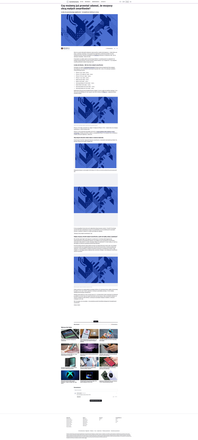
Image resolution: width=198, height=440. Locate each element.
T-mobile (117, 421)
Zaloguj (127, 1)
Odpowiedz (79, 396)
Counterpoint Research (89, 67)
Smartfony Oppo (68, 425)
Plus (116, 422)
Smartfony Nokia (68, 423)
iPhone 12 (105, 92)
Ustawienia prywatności (115, 430)
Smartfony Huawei (69, 421)
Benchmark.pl (87, 1)
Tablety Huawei (85, 421)
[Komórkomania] (75, 1)
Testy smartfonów (68, 426)
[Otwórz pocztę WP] (120, 2)
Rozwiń (95, 321)
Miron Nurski (66, 48)
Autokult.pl (103, 1)
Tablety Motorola (85, 422)
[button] (123, 1)
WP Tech (81, 1)
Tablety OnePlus (85, 424)
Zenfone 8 (96, 55)
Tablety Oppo (84, 425)
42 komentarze (110, 48)
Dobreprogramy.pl (95, 1)
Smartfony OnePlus (69, 424)
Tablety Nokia (85, 423)
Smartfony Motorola (69, 422)
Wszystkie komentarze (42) (95, 400)
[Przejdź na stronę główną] (68, 2)
